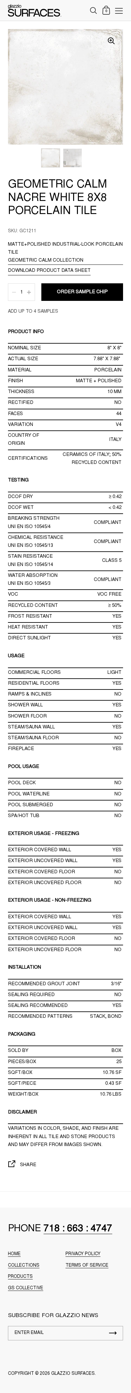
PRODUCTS (20, 1277)
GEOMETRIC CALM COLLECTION (45, 260)
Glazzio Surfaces (73, 1374)
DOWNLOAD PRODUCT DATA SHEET (49, 270)
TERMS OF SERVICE (87, 1265)
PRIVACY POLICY (83, 1254)
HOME (14, 1254)
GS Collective (25, 1288)
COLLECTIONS (23, 1265)
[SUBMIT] (113, 1333)
